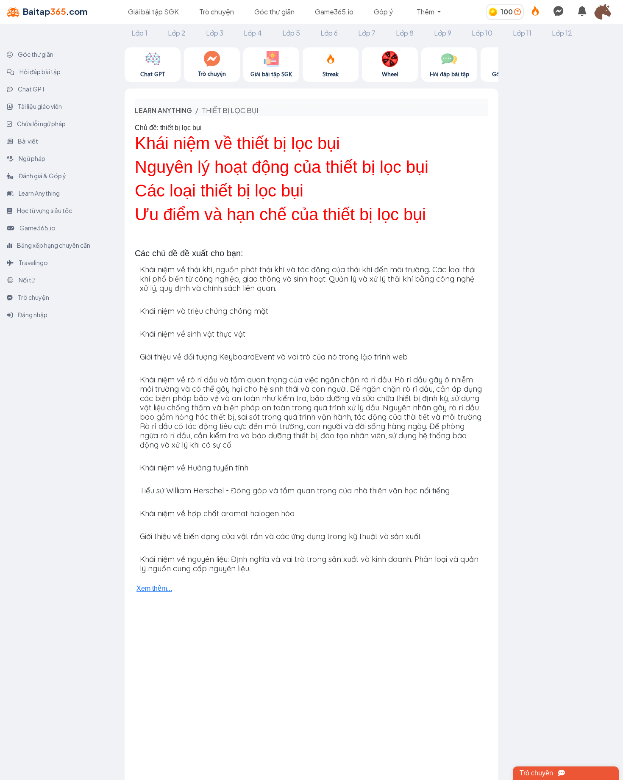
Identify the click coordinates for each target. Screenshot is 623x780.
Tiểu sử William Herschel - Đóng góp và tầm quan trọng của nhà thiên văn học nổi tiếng (295, 490)
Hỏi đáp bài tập (40, 71)
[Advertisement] (560, 174)
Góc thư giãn (274, 11)
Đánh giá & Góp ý (42, 176)
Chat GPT (31, 89)
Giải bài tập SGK (153, 11)
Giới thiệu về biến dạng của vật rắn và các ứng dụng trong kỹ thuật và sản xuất (280, 536)
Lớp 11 (522, 32)
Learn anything (163, 110)
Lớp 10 (482, 32)
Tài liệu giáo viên (39, 106)
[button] (606, 11)
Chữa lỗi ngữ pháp (41, 123)
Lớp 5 (291, 32)
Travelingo (33, 262)
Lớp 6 (329, 32)
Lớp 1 (139, 32)
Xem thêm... (154, 588)
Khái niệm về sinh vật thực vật (192, 334)
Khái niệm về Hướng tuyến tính (194, 468)
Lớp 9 (442, 32)
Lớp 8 (405, 32)
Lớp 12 (562, 32)
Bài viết (27, 141)
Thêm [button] (426, 11)
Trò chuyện (216, 11)
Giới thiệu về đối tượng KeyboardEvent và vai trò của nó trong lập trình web (274, 357)
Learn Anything (39, 193)
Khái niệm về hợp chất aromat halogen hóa (217, 513)
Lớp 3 (214, 32)
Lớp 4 (253, 32)
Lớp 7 (366, 32)
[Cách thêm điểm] (517, 11)
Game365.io (334, 11)
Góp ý (383, 11)
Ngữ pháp (31, 158)
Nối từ (26, 280)
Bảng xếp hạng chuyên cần (53, 245)
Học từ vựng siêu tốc (44, 210)
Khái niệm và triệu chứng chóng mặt (204, 311)
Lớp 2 (177, 32)
